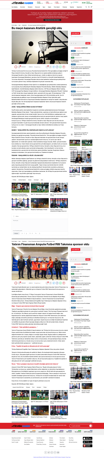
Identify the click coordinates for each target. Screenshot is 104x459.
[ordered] (30, 233)
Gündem (30, 7)
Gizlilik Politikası (46, 457)
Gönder (16, 233)
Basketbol (24, 25)
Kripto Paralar (88, 431)
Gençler (30, 179)
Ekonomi (37, 7)
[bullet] (32, 233)
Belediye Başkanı (22, 179)
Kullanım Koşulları (61, 457)
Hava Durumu (42, 431)
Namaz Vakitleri (22, 431)
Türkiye (45, 387)
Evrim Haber (14, 25)
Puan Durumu (52, 431)
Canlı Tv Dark (27, 438)
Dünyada (28, 387)
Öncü (33, 387)
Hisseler (61, 431)
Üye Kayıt (71, 440)
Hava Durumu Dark (16, 438)
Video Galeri (62, 440)
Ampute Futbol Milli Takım (18, 387)
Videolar (65, 7)
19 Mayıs (14, 179)
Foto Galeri (57, 7)
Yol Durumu (78, 431)
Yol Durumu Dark (16, 440)
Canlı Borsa (39, 438)
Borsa (13, 431)
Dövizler (51, 440)
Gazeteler (79, 7)
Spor (44, 7)
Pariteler (69, 431)
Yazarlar (72, 7)
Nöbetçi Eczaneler (28, 442)
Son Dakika (14, 7)
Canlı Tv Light (15, 442)
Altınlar (51, 438)
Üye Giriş (71, 438)
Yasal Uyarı (68, 457)
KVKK (56, 457)
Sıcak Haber (63, 446)
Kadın (49, 7)
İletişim (40, 457)
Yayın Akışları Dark (28, 440)
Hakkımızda (36, 457)
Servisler (22, 7)
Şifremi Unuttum (73, 442)
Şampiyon (39, 387)
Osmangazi (36, 179)
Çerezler (52, 457)
